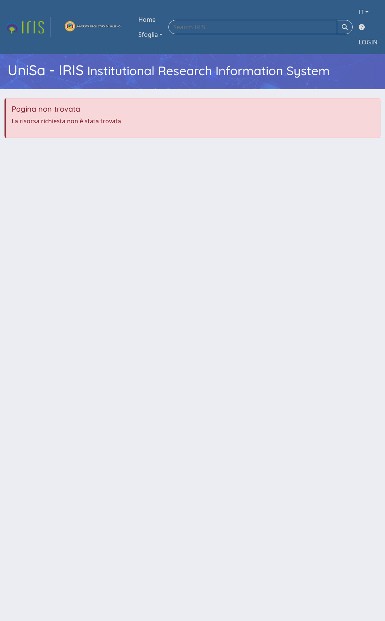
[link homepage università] (92, 27)
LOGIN (368, 42)
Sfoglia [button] (148, 34)
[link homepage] (27, 27)
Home (147, 19)
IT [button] (361, 12)
